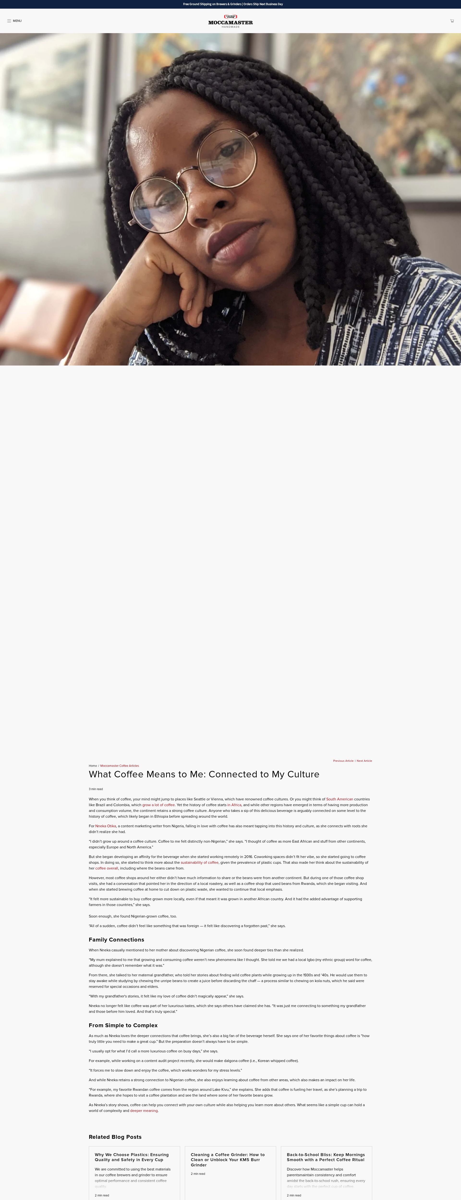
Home (93, 766)
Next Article (364, 761)
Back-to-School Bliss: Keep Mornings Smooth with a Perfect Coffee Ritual (326, 1157)
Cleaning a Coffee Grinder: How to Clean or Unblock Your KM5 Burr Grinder (228, 1160)
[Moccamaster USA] (230, 21)
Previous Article (343, 761)
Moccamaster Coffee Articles (119, 766)
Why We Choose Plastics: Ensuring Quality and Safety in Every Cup (132, 1157)
